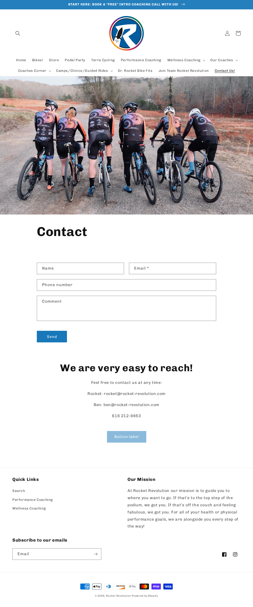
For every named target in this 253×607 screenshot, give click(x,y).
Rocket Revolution (118, 595)
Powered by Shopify (145, 595)
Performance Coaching (32, 500)
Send (52, 336)
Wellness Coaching (29, 508)
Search (18, 491)
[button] (17, 33)
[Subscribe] (95, 554)
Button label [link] (126, 436)
